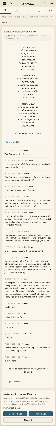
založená (34, 17)
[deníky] (28, 10)
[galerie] (39, 10)
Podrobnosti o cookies (13, 408)
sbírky (4, 22)
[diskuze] (50, 10)
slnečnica (28, 334)
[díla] (5, 10)
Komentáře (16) (12, 142)
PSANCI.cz (28, 4)
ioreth (10, 36)
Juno (26, 303)
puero (26, 279)
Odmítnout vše (15, 414)
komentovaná (14, 17)
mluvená (44, 17)
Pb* (25, 313)
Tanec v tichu (34, 133)
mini (52, 17)
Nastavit (28, 420)
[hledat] (10, 3)
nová (4, 17)
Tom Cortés (28, 160)
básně (31, 36)
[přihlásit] (44, 3)
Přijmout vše (40, 414)
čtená (25, 17)
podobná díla (14, 382)
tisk (5, 382)
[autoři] (16, 10)
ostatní (37, 36)
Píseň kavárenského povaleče (20, 31)
